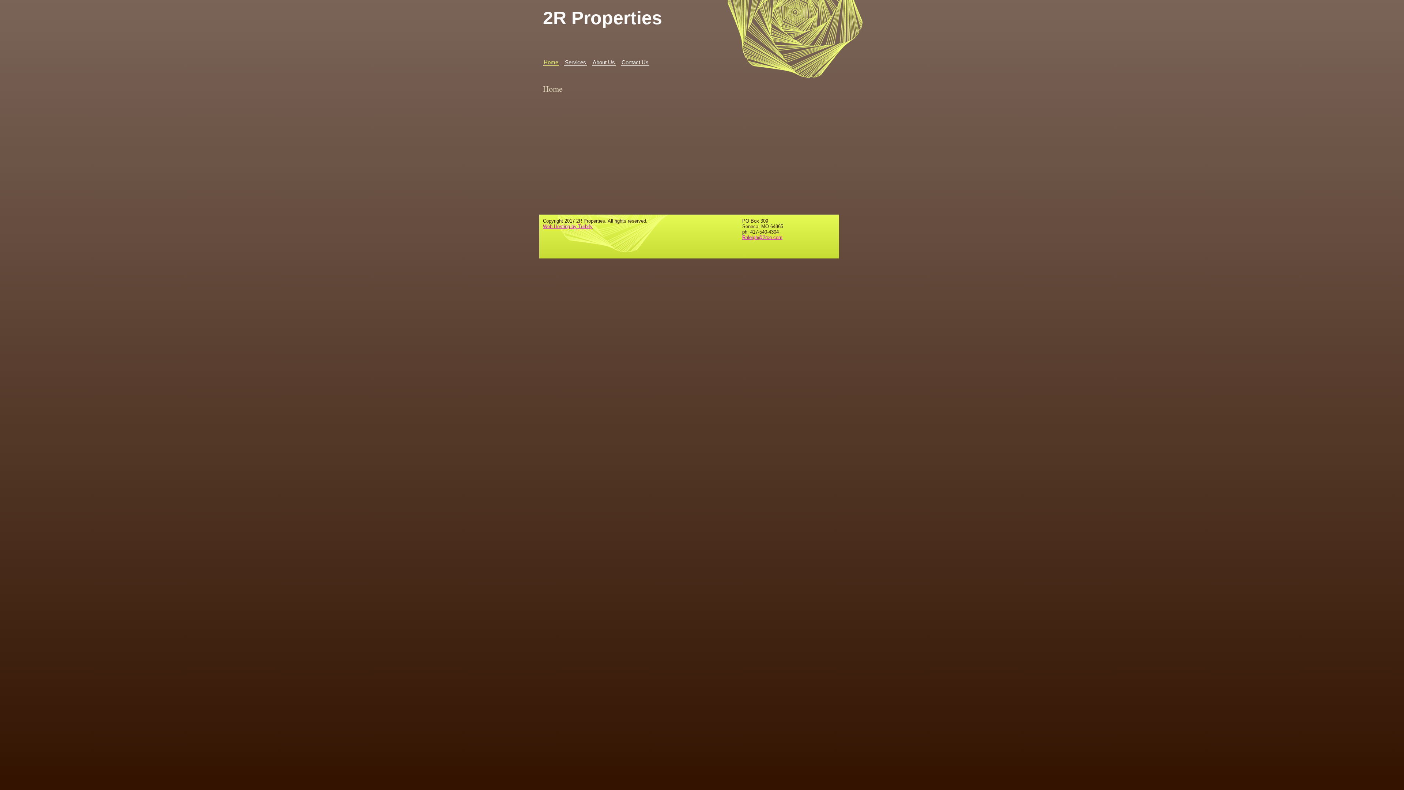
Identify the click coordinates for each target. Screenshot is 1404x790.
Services (575, 62)
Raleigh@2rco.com (762, 237)
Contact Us (635, 62)
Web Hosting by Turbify (568, 226)
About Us (604, 62)
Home (551, 62)
